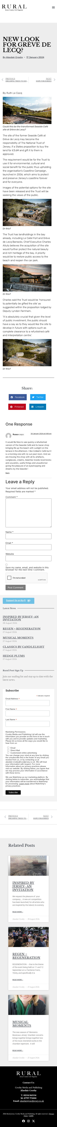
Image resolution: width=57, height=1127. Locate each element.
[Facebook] (23, 1121)
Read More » (17, 912)
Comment (12, 497)
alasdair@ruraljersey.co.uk (32, 1101)
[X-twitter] (33, 1121)
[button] (53, 7)
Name (9, 532)
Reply (8, 473)
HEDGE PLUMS (14, 655)
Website (10, 554)
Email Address (13, 698)
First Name (11, 709)
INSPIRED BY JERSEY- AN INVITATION (21, 618)
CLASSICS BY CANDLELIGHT (23, 646)
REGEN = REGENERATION (22, 628)
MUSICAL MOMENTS (18, 637)
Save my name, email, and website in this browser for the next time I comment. (27, 568)
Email (9, 543)
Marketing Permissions (15, 732)
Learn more (24, 784)
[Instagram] (28, 1121)
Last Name (11, 719)
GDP (30, 1116)
